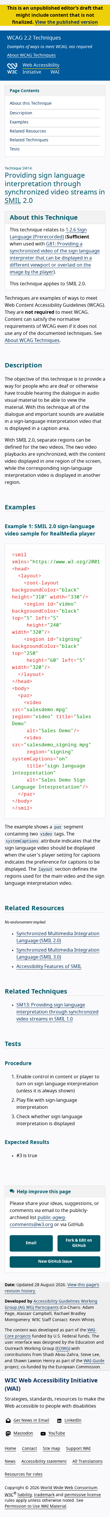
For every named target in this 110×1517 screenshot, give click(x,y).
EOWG (63, 1349)
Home (10, 1449)
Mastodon (23, 1433)
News (10, 1462)
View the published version (66, 22)
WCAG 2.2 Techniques (34, 38)
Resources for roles (24, 1474)
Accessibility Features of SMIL (49, 966)
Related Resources (28, 131)
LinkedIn (73, 1420)
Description (21, 113)
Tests (15, 149)
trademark (44, 1495)
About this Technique (31, 103)
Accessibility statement (44, 1462)
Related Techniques (29, 140)
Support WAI (78, 1449)
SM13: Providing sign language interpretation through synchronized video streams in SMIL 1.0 (57, 1012)
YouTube (56, 1433)
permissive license (83, 1495)
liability (25, 1495)
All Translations (87, 1462)
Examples (19, 122)
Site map (51, 1449)
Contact (29, 1449)
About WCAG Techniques (31, 55)
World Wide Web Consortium (68, 1488)
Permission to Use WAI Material (35, 1506)
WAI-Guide (94, 1361)
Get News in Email (31, 1420)
